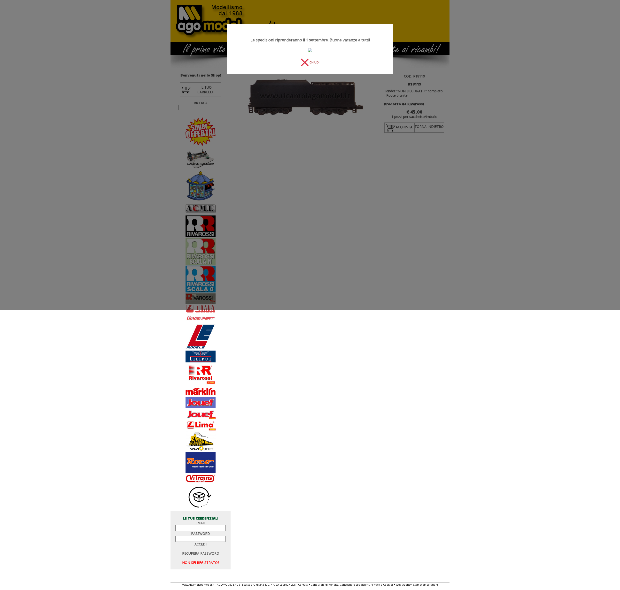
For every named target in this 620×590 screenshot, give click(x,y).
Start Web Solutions (425, 584)
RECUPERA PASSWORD (200, 553)
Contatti (303, 584)
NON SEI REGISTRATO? (200, 562)
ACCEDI (200, 544)
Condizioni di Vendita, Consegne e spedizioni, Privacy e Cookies (352, 584)
